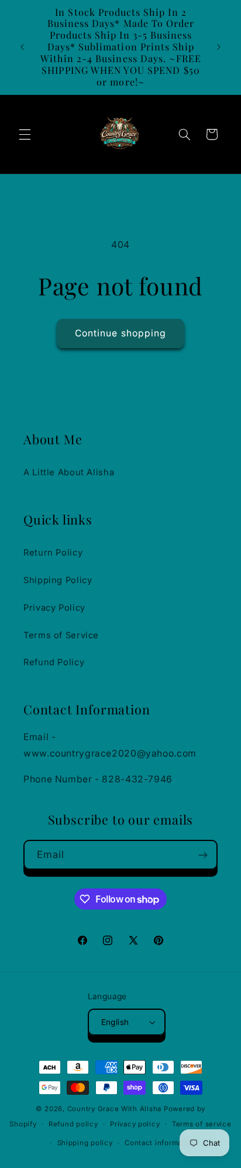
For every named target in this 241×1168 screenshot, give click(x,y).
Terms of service (202, 1124)
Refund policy (73, 1124)
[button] (24, 134)
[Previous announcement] (22, 47)
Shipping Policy (57, 580)
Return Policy (52, 552)
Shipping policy (85, 1143)
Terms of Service (61, 635)
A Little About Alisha (68, 472)
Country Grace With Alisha (114, 1109)
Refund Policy (53, 662)
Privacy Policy (54, 607)
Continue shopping (120, 333)
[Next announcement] (219, 47)
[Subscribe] (203, 855)
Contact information (160, 1143)
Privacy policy (135, 1124)
